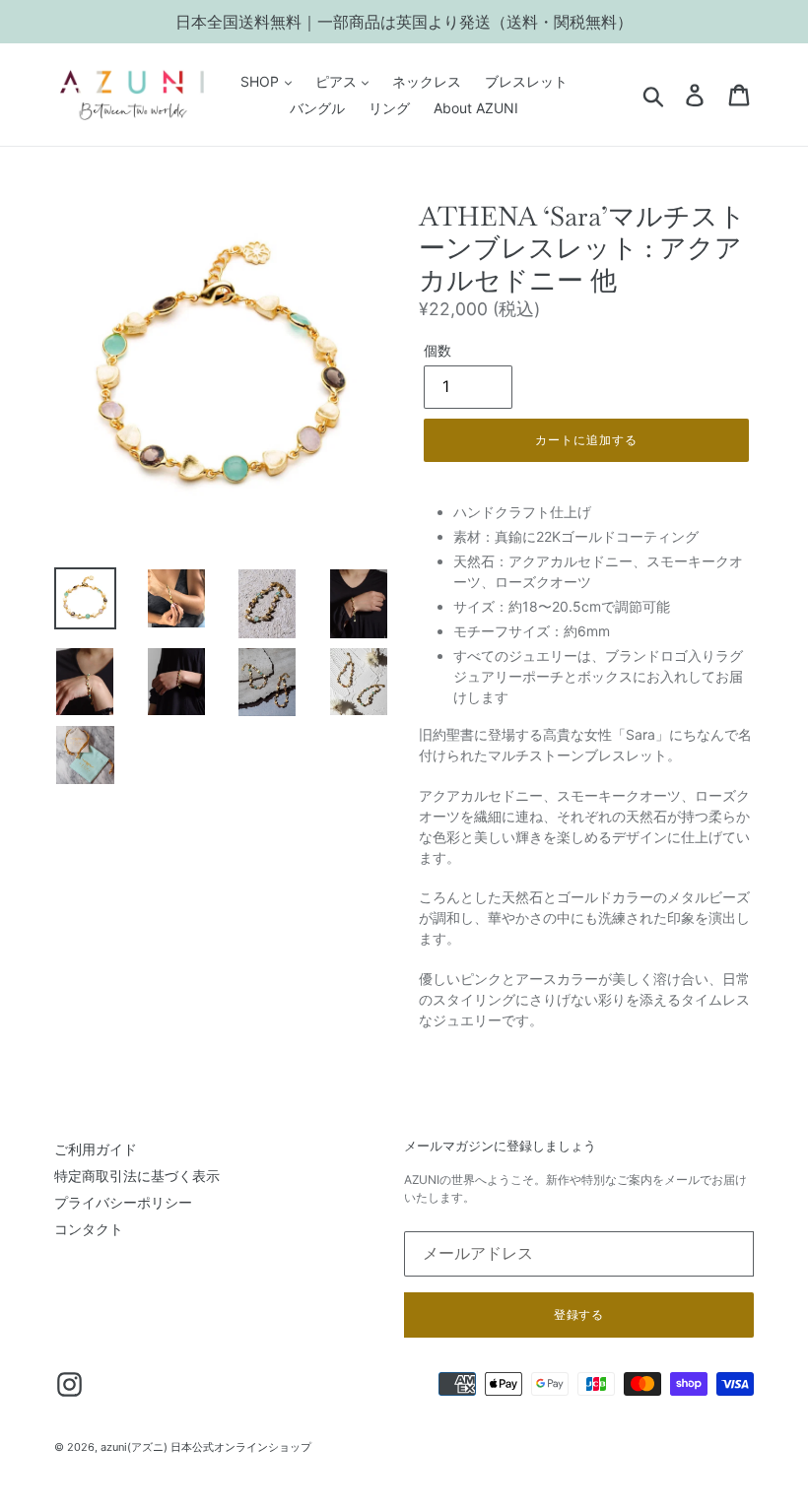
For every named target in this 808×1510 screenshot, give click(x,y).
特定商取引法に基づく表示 (137, 1175)
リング (389, 107)
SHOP (261, 81)
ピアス (338, 81)
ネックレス (426, 81)
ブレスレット (526, 81)
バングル (317, 107)
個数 (437, 350)
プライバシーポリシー (123, 1202)
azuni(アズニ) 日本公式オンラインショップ (206, 1447)
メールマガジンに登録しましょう (500, 1146)
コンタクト (88, 1228)
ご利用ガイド (95, 1149)
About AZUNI (476, 107)
